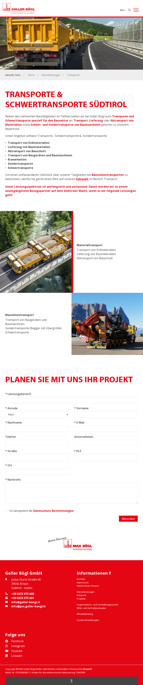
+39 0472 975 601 (22, 598)
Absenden (128, 519)
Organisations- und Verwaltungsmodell (97, 604)
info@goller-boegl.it (25, 602)
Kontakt (81, 579)
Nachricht (14, 480)
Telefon (10, 437)
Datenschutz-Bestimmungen (53, 511)
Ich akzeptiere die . (41, 511)
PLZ (78, 451)
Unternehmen (83, 437)
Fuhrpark (82, 179)
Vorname (82, 408)
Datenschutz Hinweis (88, 585)
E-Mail (80, 422)
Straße (12, 451)
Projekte (81, 598)
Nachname (14, 422)
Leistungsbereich (19, 394)
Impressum (83, 582)
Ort (9, 465)
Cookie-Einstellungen (88, 620)
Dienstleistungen (51, 75)
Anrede (12, 408)
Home (31, 75)
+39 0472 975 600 (22, 594)
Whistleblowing (85, 614)
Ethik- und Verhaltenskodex (91, 608)
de (122, 10)
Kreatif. (87, 669)
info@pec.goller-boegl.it (28, 606)
